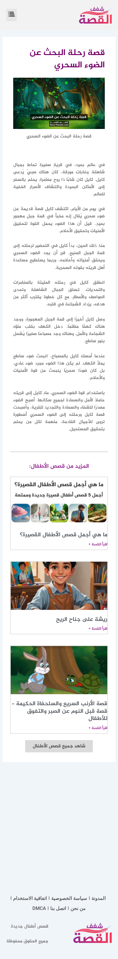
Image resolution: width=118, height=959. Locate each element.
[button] (11, 15)
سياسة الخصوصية (69, 898)
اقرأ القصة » (98, 544)
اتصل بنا (58, 908)
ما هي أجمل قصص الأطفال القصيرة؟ (63, 535)
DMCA (39, 908)
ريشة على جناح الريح (81, 619)
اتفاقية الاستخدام (30, 898)
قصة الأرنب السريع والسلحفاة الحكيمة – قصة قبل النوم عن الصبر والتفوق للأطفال (59, 711)
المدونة (99, 898)
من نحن (78, 908)
